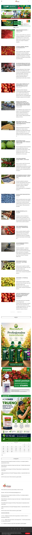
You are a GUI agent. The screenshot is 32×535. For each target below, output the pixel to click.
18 (7, 449)
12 (11, 448)
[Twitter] (11, 528)
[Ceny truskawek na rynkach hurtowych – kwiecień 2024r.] (8, 230)
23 (28, 449)
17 (3, 449)
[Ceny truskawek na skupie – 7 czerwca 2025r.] (8, 34)
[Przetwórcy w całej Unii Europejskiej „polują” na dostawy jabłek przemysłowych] (8, 125)
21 (20, 449)
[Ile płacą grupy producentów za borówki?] (8, 198)
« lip (2, 455)
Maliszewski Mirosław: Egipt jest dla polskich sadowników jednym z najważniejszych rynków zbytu (23, 64)
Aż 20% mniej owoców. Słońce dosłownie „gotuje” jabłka (11, 476)
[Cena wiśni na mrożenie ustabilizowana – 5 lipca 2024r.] (8, 162)
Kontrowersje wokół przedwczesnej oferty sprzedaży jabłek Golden (23, 141)
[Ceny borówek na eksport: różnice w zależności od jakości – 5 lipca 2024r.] (8, 179)
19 (11, 449)
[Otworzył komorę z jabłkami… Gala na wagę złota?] (8, 50)
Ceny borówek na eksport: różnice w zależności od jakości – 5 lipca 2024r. (23, 176)
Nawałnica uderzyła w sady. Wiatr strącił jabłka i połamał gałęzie (15, 523)
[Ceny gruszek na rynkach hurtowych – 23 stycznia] (8, 265)
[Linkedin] (17, 528)
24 (3, 451)
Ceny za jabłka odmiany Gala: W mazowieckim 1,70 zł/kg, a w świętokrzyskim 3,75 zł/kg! (22, 84)
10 (3, 448)
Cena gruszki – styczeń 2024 (22, 277)
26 (11, 451)
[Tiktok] (23, 528)
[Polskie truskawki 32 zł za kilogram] (8, 215)
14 (20, 448)
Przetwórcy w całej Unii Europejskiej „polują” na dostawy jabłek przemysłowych (23, 122)
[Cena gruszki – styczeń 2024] (8, 281)
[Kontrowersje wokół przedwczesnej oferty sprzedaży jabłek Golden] (8, 144)
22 (24, 449)
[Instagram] (14, 528)
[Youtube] (20, 528)
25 (7, 451)
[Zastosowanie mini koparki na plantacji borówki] (8, 247)
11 (7, 448)
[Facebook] (8, 528)
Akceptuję (27, 533)
